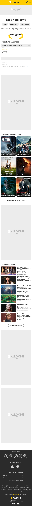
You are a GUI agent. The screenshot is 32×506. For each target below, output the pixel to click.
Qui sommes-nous (11, 486)
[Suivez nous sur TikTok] (21, 456)
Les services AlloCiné (10, 491)
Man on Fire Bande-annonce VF (24, 195)
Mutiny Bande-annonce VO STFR (8, 154)
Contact (4, 486)
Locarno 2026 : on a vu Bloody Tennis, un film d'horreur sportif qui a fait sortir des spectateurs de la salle (24, 316)
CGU (3, 487)
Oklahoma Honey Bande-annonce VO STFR (8, 174)
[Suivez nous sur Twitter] (11, 456)
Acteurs (11, 15)
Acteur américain (17, 15)
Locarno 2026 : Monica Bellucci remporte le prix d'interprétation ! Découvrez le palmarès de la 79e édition (24, 279)
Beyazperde (6, 478)
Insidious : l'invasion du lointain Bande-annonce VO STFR (8, 195)
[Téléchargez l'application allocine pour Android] (18, 466)
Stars (7, 15)
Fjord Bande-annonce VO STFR (24, 154)
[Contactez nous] (25, 456)
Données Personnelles (6, 489)
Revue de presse (18, 489)
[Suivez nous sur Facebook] (6, 456)
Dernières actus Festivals (16, 325)
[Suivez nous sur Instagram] (16, 456)
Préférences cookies (24, 487)
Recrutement (20, 486)
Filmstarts (6, 476)
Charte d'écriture (27, 489)
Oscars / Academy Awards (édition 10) (12, 58)
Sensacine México (14, 480)
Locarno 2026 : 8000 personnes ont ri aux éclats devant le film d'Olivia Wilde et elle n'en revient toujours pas (24, 307)
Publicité (27, 486)
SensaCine (22, 476)
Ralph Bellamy (25, 15)
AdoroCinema (22, 478)
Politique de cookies (13, 487)
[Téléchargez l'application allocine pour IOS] (13, 466)
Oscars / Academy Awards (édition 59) (12, 45)
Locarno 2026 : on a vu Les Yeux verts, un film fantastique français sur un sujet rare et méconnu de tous (24, 297)
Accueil (3, 15)
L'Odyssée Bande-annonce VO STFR (24, 174)
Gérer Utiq (19, 491)
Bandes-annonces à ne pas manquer (16, 200)
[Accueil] (14, 2)
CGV (6, 487)
